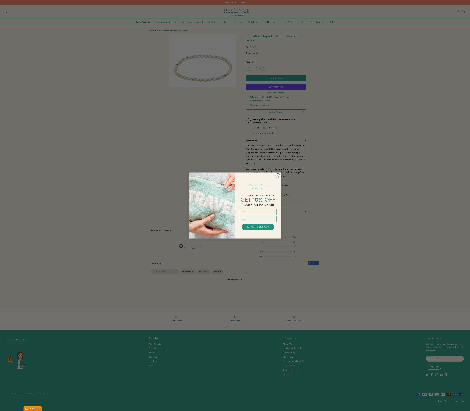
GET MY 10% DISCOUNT (258, 227)
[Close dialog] (278, 175)
